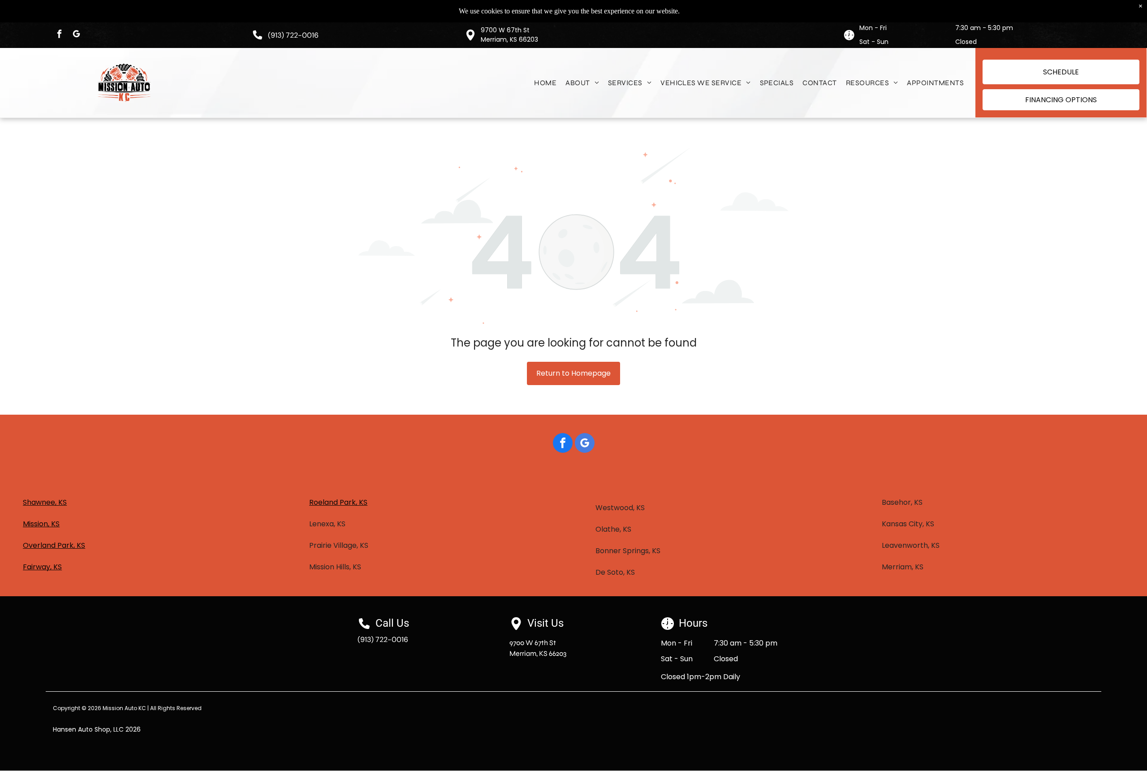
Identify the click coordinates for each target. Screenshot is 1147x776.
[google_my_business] (76, 35)
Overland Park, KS (54, 545)
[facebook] (59, 35)
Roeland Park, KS (338, 502)
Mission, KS (41, 524)
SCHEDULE (1061, 72)
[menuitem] (545, 82)
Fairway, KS (42, 567)
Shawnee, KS (45, 502)
